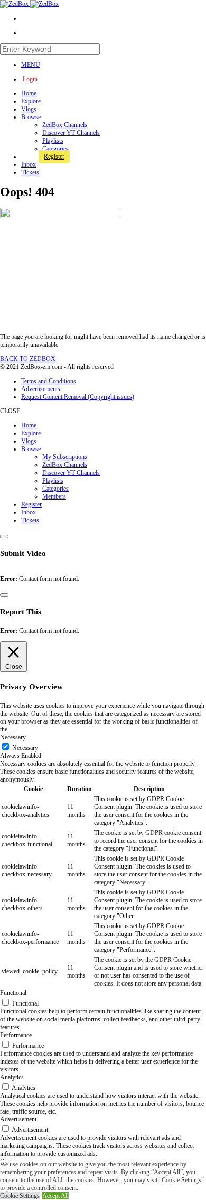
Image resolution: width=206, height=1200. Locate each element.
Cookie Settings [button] (20, 1195)
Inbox (28, 164)
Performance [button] (16, 1035)
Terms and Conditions (48, 381)
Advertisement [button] (18, 1119)
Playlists (52, 140)
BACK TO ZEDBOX (27, 359)
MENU (30, 65)
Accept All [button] (55, 1195)
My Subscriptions (64, 457)
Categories (55, 148)
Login (29, 79)
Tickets (30, 172)
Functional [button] (13, 993)
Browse (31, 117)
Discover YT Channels (71, 132)
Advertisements (40, 389)
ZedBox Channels (64, 125)
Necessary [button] (13, 737)
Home (28, 93)
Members (54, 496)
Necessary (25, 748)
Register (54, 156)
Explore (31, 101)
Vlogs (28, 109)
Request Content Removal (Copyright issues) (77, 397)
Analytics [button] (12, 1077)
